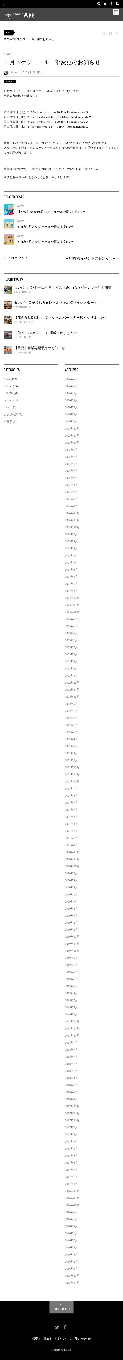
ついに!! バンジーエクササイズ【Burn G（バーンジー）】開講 (62, 287)
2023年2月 (71, 668)
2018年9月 (71, 1042)
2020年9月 (71, 873)
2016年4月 (71, 1247)
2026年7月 (71, 379)
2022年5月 (71, 732)
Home (36, 1338)
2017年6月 (71, 1148)
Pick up (8, 386)
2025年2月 (71, 499)
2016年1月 (71, 1268)
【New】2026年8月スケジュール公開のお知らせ (51, 211)
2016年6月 (71, 1233)
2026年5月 (71, 393)
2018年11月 (72, 1028)
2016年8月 (71, 1219)
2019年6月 (71, 979)
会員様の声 (11, 414)
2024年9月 (71, 534)
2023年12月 (72, 598)
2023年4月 (71, 654)
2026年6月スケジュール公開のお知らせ (45, 241)
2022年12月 (72, 682)
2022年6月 (71, 725)
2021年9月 (71, 788)
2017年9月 (71, 1127)
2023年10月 (72, 612)
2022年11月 (72, 689)
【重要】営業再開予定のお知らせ (39, 347)
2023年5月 (71, 647)
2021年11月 (72, 774)
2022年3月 (71, 746)
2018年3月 (71, 1085)
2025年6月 (71, 471)
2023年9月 (71, 619)
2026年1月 (71, 421)
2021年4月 (71, 824)
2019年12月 (72, 937)
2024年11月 (72, 520)
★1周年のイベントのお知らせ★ (92, 258)
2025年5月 (71, 478)
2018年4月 (71, 1078)
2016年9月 (71, 1212)
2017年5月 (71, 1155)
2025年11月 (72, 435)
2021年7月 (71, 802)
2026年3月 (71, 407)
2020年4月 (71, 908)
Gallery (9, 400)
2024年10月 (72, 527)
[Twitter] (105, 3)
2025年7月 (71, 464)
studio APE (60, 1349)
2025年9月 (71, 450)
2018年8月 (71, 1050)
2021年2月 (71, 838)
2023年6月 (71, 640)
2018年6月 (71, 1064)
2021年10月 (72, 781)
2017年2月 (71, 1177)
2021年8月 (71, 795)
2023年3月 (71, 661)
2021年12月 (72, 767)
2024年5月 (71, 562)
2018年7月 (71, 1057)
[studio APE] (20, 17)
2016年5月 (71, 1240)
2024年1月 (71, 591)
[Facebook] (111, 3)
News (7, 53)
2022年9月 (71, 704)
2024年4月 (71, 569)
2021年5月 (71, 817)
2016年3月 (71, 1254)
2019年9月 (71, 958)
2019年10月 (72, 951)
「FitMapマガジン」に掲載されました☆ (45, 332)
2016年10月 (72, 1205)
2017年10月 (72, 1120)
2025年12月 (72, 428)
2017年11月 (72, 1113)
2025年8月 (71, 457)
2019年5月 (71, 986)
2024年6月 (71, 555)
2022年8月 (71, 711)
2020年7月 (71, 887)
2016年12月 (72, 1191)
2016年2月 (71, 1261)
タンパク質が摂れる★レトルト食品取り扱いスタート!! (56, 302)
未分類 (8, 421)
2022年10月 (72, 697)
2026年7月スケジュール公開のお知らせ (29, 39)
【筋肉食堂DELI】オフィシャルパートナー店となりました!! (60, 317)
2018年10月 (72, 1035)
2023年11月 (72, 605)
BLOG (9, 393)
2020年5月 (71, 901)
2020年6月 (71, 894)
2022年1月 (71, 760)
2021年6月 (71, 810)
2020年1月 (71, 929)
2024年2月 (71, 584)
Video (8, 407)
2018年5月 (71, 1071)
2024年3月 (71, 576)
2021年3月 (71, 831)
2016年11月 (72, 1198)
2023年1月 (71, 675)
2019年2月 (71, 1007)
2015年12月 (72, 1275)
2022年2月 (71, 753)
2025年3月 (71, 492)
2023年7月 (71, 633)
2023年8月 (71, 626)
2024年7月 (71, 548)
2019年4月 (71, 993)
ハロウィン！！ (18, 258)
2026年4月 (71, 400)
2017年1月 (71, 1184)
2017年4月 (71, 1162)
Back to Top (61, 1309)
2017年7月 (71, 1141)
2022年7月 (71, 718)
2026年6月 (71, 386)
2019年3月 (71, 1000)
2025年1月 (71, 506)
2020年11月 (72, 859)
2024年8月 (71, 541)
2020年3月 (71, 915)
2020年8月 (71, 880)
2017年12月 (72, 1106)
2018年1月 (71, 1099)
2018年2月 (71, 1092)
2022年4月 (71, 739)
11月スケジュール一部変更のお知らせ (52, 62)
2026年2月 (71, 414)
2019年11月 (72, 944)
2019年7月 (71, 972)
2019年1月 (71, 1014)
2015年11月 (72, 1283)
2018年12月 (72, 1021)
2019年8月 (71, 965)
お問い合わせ (80, 1338)
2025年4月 (71, 485)
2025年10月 (72, 442)
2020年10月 (72, 866)
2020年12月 (72, 852)
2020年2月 (71, 922)
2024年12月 (72, 513)
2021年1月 (71, 845)
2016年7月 (71, 1226)
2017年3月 (71, 1170)
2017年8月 (71, 1134)
